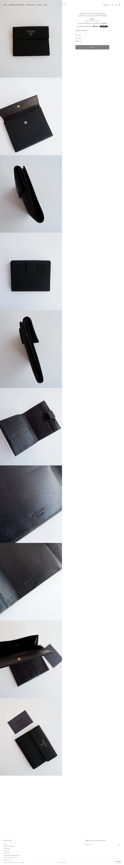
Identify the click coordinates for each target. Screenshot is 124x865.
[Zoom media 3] (31, 194)
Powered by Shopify (19, 862)
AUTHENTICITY (7, 853)
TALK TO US (6, 851)
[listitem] (45, 5)
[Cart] (119, 5)
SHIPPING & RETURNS (8, 846)
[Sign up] (119, 844)
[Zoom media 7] (31, 504)
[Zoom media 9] (31, 659)
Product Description (81, 30)
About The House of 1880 (10, 857)
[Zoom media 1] (31, 39)
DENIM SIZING (6, 848)
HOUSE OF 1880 (11, 862)
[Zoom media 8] (31, 582)
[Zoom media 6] (31, 426)
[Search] (112, 5)
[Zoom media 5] (31, 349)
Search (5, 844)
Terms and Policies (62, 862)
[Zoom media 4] (31, 271)
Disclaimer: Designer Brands (11, 855)
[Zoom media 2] (31, 116)
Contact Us (6, 860)
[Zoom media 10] (31, 737)
